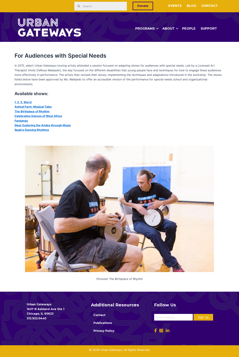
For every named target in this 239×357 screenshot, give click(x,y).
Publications (102, 323)
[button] (203, 317)
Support (209, 28)
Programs (145, 28)
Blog (191, 6)
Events (175, 6)
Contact (209, 6)
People (189, 28)
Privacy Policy (103, 330)
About (168, 28)
